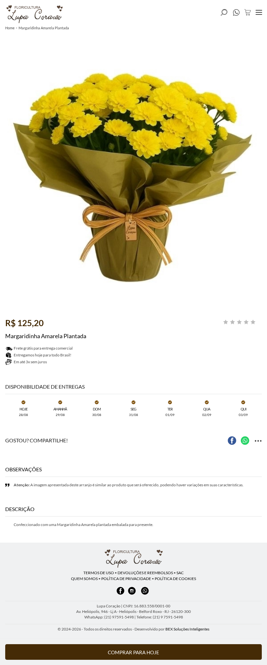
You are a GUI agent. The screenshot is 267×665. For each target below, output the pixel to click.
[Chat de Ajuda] (236, 14)
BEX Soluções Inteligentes (187, 629)
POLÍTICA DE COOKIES (175, 578)
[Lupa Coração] (133, 558)
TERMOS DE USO (98, 572)
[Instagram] (132, 593)
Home (10, 28)
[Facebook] (120, 593)
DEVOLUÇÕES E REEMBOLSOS (145, 572)
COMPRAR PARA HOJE (133, 652)
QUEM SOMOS (84, 578)
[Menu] (259, 12)
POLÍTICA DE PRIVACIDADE (126, 578)
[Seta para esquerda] (6, 126)
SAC (180, 572)
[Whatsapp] (145, 593)
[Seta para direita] (260, 126)
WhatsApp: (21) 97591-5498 (109, 617)
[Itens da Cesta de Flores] (247, 12)
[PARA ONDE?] (224, 12)
